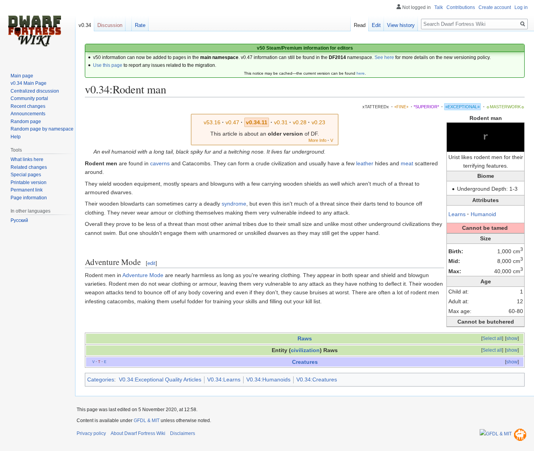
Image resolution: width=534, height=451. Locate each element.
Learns (457, 214)
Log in (521, 7)
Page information (29, 197)
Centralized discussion (35, 91)
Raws (304, 338)
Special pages (26, 174)
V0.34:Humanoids (268, 379)
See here (384, 57)
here (361, 73)
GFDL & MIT (146, 420)
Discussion (109, 25)
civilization (305, 350)
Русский (19, 220)
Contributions (460, 7)
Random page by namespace (42, 129)
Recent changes (28, 106)
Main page (22, 76)
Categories (100, 379)
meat (407, 163)
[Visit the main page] (34, 31)
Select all (492, 338)
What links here (27, 159)
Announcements (28, 113)
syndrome (234, 203)
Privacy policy (91, 433)
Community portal (29, 98)
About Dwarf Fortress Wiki (138, 433)
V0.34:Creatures (316, 379)
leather (364, 163)
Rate (140, 25)
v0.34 (85, 25)
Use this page (107, 65)
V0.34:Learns (223, 379)
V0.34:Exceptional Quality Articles (160, 379)
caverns (160, 163)
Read (360, 25)
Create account (494, 7)
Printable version (29, 182)
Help (16, 137)
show (512, 338)
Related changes (29, 167)
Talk (438, 7)
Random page (26, 121)
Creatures (305, 362)
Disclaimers (182, 433)
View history (401, 25)
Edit (376, 25)
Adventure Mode (142, 275)
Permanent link (27, 190)
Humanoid (483, 214)
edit (151, 263)
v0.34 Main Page (29, 83)
